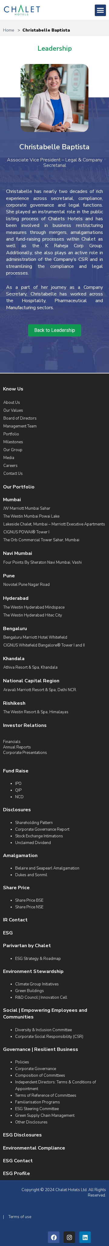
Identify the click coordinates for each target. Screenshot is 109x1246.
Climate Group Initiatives (37, 984)
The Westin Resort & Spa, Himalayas (35, 712)
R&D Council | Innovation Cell (41, 997)
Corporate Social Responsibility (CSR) (49, 1036)
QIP (18, 790)
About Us (11, 402)
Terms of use (19, 1217)
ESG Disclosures (22, 1135)
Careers (10, 465)
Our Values (13, 410)
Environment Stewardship (33, 971)
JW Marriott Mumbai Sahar (26, 508)
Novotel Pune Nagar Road (26, 584)
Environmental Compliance (34, 1148)
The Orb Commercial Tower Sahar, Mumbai (41, 540)
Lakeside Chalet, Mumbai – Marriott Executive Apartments (54, 524)
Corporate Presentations (25, 752)
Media (8, 458)
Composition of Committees (40, 1075)
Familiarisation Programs (37, 1102)
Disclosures (17, 809)
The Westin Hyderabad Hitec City (32, 615)
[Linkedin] (85, 1237)
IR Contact (15, 920)
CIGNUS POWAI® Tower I (26, 532)
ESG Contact (18, 1160)
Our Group (12, 450)
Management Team (20, 426)
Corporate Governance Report (42, 829)
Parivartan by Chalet (27, 945)
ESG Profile (16, 1173)
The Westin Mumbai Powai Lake (31, 516)
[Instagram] (69, 1237)
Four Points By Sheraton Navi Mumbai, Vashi (42, 562)
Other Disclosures (31, 1122)
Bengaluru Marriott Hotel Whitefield (35, 637)
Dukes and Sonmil (31, 875)
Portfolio (11, 434)
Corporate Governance (35, 1069)
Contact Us (13, 473)
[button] (100, 10)
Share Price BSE (29, 900)
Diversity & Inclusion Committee (43, 1030)
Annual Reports (17, 747)
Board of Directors (20, 418)
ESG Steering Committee (37, 1109)
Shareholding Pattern (34, 823)
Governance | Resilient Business (40, 1049)
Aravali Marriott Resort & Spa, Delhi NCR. (40, 690)
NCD (19, 797)
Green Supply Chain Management (44, 1115)
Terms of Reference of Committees (45, 1095)
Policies (22, 1062)
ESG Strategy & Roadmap (38, 958)
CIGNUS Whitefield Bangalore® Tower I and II (44, 645)
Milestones (13, 442)
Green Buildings (29, 991)
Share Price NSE (29, 907)
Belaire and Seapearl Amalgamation (47, 868)
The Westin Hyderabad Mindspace (33, 607)
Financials (12, 742)
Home (8, 30)
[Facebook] (53, 1237)
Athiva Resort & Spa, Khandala (30, 667)
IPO (18, 783)
